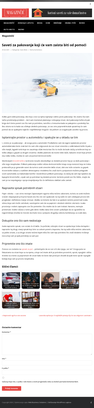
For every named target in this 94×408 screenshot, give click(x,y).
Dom (48, 23)
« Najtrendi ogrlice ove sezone (14, 315)
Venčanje (57, 23)
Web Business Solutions (37, 402)
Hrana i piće (70, 23)
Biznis (82, 23)
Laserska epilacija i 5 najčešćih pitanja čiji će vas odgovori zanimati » (65, 315)
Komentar (6, 332)
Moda (39, 23)
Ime (4, 359)
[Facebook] (90, 4)
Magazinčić (9, 23)
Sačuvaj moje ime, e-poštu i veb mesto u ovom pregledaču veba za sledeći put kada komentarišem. (40, 382)
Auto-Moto (9, 29)
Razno (21, 29)
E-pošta (5, 368)
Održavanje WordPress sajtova (59, 402)
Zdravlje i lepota (26, 23)
